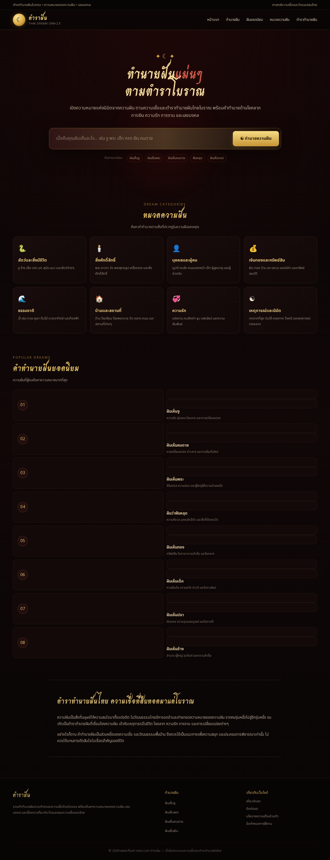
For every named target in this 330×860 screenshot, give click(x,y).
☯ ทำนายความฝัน (255, 138)
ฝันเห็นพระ (153, 158)
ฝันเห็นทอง (217, 158)
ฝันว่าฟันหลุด (177, 513)
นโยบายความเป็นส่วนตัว (262, 816)
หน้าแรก (213, 19)
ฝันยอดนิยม (254, 19)
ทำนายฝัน (233, 19)
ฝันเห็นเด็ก (175, 581)
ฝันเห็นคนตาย (176, 158)
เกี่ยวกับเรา (253, 801)
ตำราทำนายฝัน (306, 19)
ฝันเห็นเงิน (171, 830)
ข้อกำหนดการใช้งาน (259, 823)
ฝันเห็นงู (135, 158)
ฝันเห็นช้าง (175, 649)
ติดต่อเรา (252, 808)
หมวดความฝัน (280, 19)
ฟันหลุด (197, 158)
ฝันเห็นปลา (175, 615)
